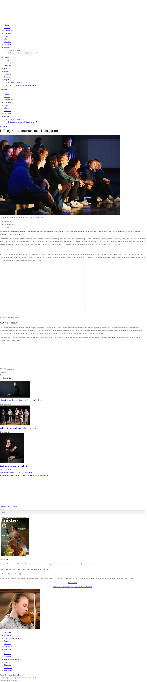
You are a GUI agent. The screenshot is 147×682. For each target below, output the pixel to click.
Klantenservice (8, 649)
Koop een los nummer (15, 50)
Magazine (7, 47)
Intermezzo (72, 583)
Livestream (7, 33)
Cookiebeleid (8, 646)
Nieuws (6, 25)
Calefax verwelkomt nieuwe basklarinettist (18, 428)
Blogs (6, 36)
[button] (72, 372)
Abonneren (7, 635)
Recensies (7, 28)
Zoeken (2, 509)
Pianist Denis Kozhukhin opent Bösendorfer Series (21, 400)
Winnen (6, 39)
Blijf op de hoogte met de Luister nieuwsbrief (22, 53)
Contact (6, 641)
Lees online (7, 42)
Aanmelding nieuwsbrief (12, 638)
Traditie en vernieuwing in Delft (14, 466)
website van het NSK (111, 337)
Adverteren (7, 44)
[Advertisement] (60, 491)
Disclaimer (7, 644)
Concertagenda (9, 30)
